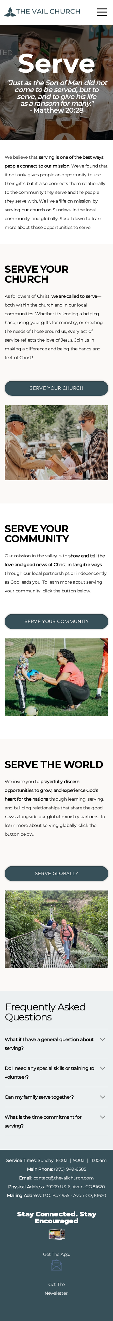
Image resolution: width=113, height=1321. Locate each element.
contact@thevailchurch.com (64, 1178)
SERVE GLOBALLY (56, 873)
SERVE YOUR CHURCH (56, 388)
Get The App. (56, 1254)
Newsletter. (56, 1293)
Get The (56, 1284)
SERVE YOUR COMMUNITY (56, 621)
